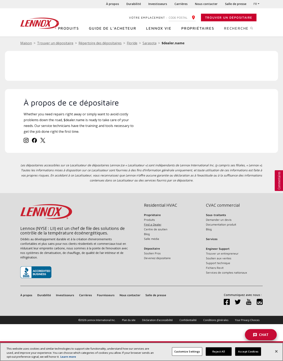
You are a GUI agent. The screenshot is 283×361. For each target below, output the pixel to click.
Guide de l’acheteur (112, 28)
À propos (112, 4)
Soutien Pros (152, 253)
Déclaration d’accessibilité (157, 320)
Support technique (218, 263)
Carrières (180, 4)
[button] (279, 180)
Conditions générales (215, 320)
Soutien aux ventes (218, 258)
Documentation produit (221, 224)
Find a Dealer (152, 224)
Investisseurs (157, 4)
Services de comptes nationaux (226, 272)
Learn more (68, 357)
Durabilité (133, 4)
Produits (68, 28)
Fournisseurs (106, 295)
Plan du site (128, 320)
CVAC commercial (223, 205)
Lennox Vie (158, 28)
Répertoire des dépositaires (100, 43)
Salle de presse (235, 4)
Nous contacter (206, 4)
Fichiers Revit (215, 267)
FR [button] (255, 4)
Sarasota (149, 43)
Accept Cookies (248, 351)
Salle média (151, 238)
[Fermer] (276, 351)
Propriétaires (197, 28)
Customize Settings (187, 351)
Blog (147, 234)
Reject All (218, 351)
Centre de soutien (155, 229)
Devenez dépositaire (157, 258)
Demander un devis (218, 219)
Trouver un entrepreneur (222, 253)
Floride (132, 43)
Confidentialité (188, 320)
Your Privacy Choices (247, 320)
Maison (26, 43)
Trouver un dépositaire (228, 17)
